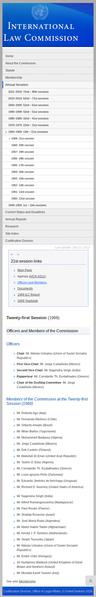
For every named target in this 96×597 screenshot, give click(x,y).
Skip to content (37, 1)
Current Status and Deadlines (25, 212)
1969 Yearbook (27, 301)
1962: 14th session (22, 185)
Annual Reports (15, 219)
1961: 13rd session (22, 191)
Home (9, 56)
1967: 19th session (22, 151)
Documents (25, 288)
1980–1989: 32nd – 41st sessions (28, 118)
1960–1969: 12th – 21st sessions (28, 131)
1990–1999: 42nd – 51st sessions (28, 111)
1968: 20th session (22, 145)
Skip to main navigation (13, 1)
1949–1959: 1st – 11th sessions (27, 205)
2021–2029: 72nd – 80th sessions (28, 91)
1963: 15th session (22, 178)
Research (11, 226)
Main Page (24, 270)
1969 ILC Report (28, 294)
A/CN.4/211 (37, 276)
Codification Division (19, 241)
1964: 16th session (22, 171)
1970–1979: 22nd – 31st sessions (28, 125)
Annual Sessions (16, 85)
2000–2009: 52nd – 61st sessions (28, 105)
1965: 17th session (22, 165)
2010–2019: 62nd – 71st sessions (28, 98)
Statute (10, 70)
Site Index (12, 233)
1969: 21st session (22, 138)
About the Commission (20, 63)
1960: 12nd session (23, 198)
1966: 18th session (22, 158)
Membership (13, 77)
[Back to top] (89, 581)
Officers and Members (32, 282)
